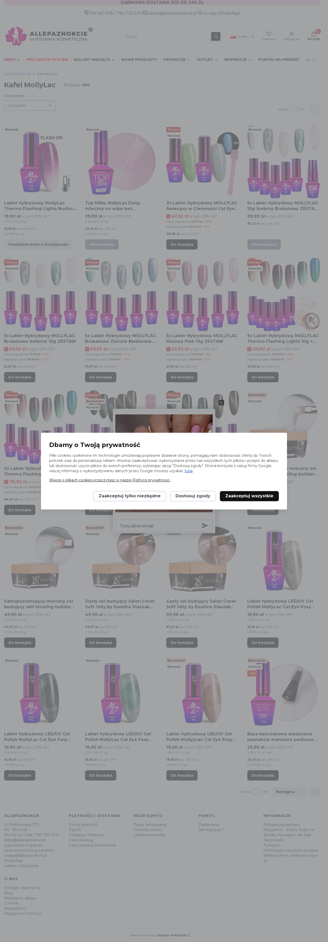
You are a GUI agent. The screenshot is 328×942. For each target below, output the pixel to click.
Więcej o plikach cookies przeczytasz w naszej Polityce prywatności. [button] (109, 480)
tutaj (188, 471)
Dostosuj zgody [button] (193, 495)
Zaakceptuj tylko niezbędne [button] (130, 495)
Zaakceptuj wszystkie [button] (249, 495)
